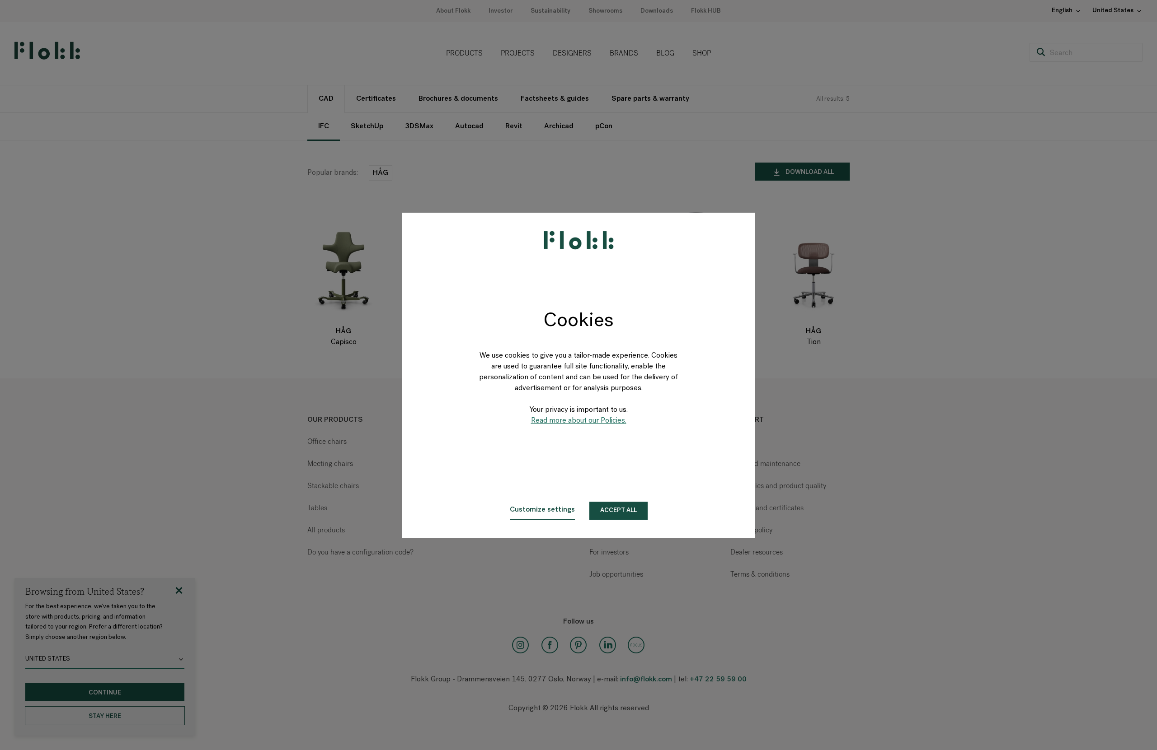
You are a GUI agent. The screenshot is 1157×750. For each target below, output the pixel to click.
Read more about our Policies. (578, 420)
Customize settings (542, 509)
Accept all (618, 510)
